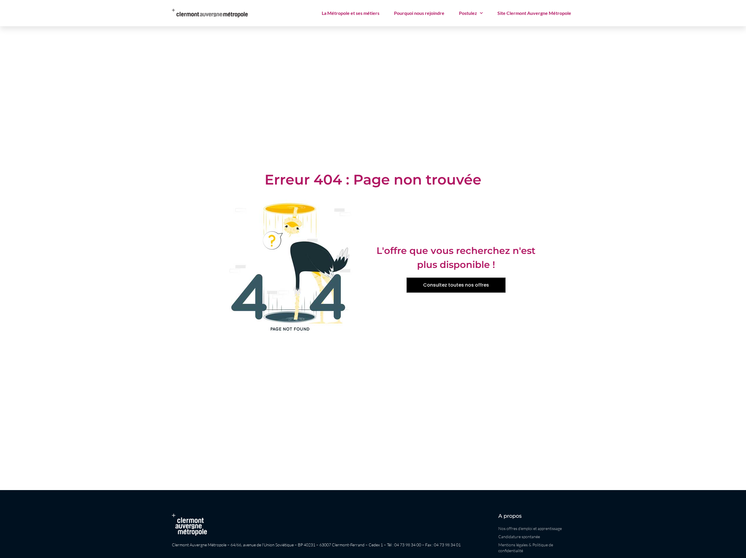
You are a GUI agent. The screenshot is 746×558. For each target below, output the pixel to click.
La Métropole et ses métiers (350, 13)
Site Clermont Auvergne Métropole (534, 13)
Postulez (468, 13)
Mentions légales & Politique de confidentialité (525, 547)
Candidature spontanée (519, 536)
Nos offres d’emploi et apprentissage (530, 528)
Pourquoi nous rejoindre (419, 13)
